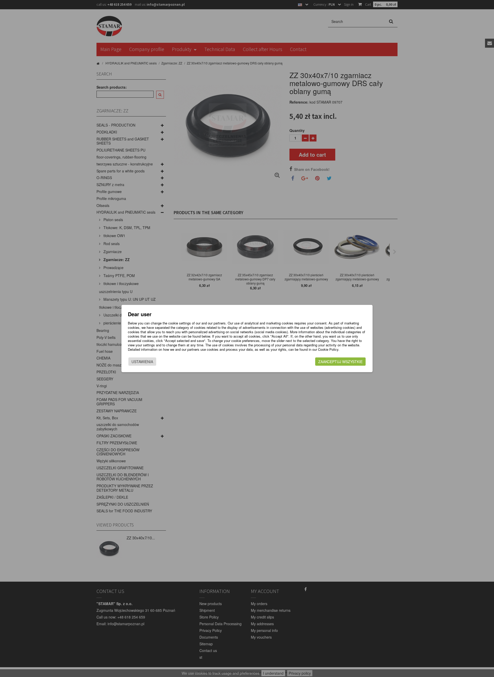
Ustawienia (142, 361)
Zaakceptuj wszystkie (340, 361)
